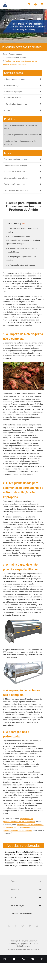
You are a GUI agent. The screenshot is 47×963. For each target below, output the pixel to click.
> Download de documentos (15, 104)
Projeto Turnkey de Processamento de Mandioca (20, 142)
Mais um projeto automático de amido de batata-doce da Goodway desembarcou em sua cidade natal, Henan (25, 866)
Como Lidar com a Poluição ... (16, 165)
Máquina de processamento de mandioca (21, 135)
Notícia (13, 897)
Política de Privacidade (29, 949)
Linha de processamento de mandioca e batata (20, 127)
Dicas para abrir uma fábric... (16, 178)
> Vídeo (7, 110)
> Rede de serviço (11, 85)
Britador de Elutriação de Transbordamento (23, 858)
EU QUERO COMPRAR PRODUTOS (22, 47)
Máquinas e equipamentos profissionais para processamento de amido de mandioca (25, 855)
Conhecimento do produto (15, 57)
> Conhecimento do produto (15, 79)
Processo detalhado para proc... (17, 159)
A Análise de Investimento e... (16, 172)
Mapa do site (13, 949)
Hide (23, 224)
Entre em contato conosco (21, 913)
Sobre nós (15, 889)
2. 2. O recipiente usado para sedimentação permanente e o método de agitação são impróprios (23, 240)
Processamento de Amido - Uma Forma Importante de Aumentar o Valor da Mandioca (25, 863)
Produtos (14, 881)
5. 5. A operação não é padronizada (20, 265)
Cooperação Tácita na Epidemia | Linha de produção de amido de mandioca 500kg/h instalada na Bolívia (25, 852)
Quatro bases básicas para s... (16, 190)
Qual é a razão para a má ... (15, 184)
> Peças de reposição (13, 91)
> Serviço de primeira (13, 98)
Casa (5, 54)
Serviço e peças (15, 54)
